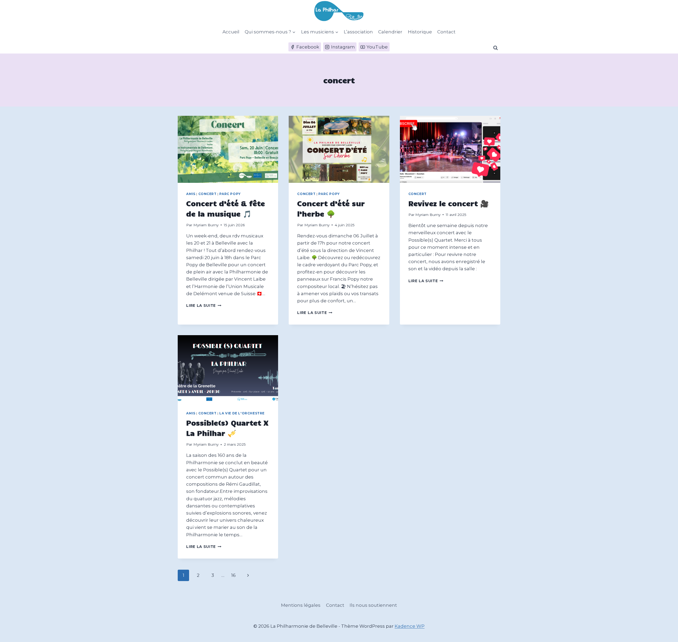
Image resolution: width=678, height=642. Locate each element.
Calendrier (390, 31)
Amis (190, 194)
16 (233, 575)
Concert (207, 194)
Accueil (230, 31)
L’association (358, 31)
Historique (420, 31)
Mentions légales (300, 605)
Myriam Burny (205, 225)
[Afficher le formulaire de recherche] (495, 48)
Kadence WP (410, 626)
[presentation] (228, 149)
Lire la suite (203, 305)
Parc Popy (229, 194)
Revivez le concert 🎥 (448, 203)
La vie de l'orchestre (242, 413)
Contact (446, 31)
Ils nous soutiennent (373, 605)
